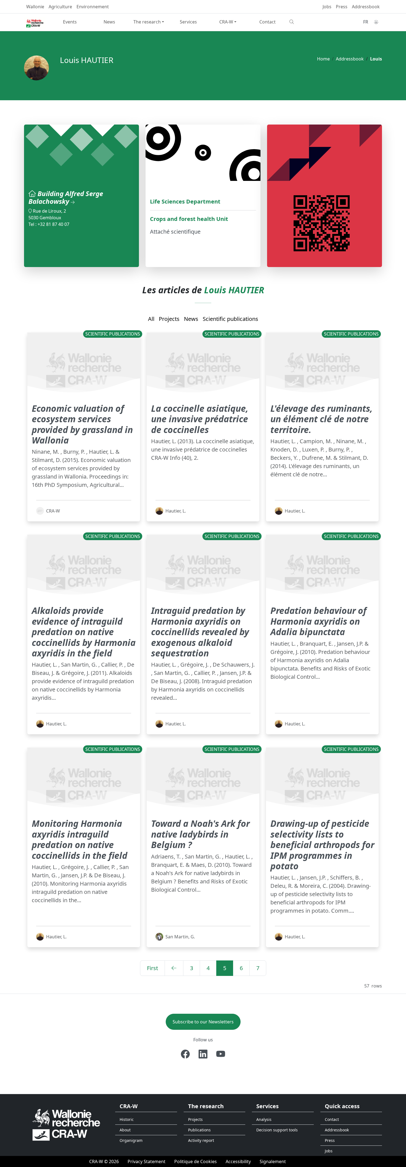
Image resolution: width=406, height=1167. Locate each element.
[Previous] (174, 968)
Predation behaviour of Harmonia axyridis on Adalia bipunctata (318, 621)
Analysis (263, 1119)
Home (323, 59)
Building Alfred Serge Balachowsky (65, 197)
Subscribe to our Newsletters (203, 1022)
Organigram (131, 1140)
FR (365, 22)
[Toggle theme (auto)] (376, 22)
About (125, 1129)
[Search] (307, 21)
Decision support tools (277, 1129)
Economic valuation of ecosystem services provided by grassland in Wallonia (82, 424)
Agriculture (60, 7)
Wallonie (35, 7)
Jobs (327, 7)
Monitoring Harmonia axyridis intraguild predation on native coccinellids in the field (79, 839)
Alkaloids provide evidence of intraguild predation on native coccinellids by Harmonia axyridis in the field (84, 631)
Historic (127, 1119)
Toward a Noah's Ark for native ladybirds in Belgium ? (200, 834)
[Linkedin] (203, 1054)
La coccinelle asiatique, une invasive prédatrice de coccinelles (199, 418)
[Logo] (66, 1124)
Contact (267, 22)
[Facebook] (185, 1054)
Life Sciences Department (185, 201)
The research (147, 22)
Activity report (201, 1140)
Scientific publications (230, 319)
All (151, 319)
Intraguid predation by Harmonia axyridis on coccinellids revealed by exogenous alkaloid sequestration (200, 631)
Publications (199, 1129)
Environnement (93, 7)
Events (70, 22)
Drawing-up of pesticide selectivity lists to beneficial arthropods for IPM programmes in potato (322, 844)
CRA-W (226, 22)
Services (188, 22)
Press (341, 7)
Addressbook (366, 7)
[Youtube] (220, 1054)
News (109, 22)
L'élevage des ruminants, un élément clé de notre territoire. (321, 418)
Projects (169, 319)
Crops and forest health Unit (189, 219)
